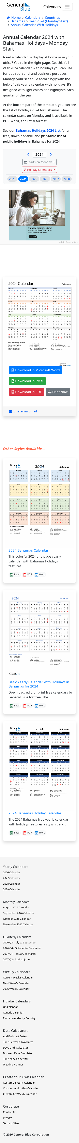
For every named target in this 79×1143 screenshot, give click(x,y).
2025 (34, 179)
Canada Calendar (13, 1012)
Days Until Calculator (15, 1047)
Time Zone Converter (15, 1059)
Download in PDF (28, 392)
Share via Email (24, 411)
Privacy (7, 1117)
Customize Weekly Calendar (19, 1094)
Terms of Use (11, 1123)
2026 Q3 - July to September (19, 942)
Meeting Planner (13, 1064)
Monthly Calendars (16, 902)
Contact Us (9, 1112)
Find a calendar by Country (19, 1018)
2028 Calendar (11, 883)
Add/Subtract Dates (15, 1036)
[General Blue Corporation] (18, 7)
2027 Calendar (11, 878)
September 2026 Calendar (18, 913)
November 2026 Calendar (18, 924)
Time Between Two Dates (18, 1042)
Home (16, 17)
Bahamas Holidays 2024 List (38, 130)
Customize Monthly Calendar (20, 1088)
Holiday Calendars (39, 170)
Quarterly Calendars (17, 937)
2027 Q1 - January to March (19, 954)
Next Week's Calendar (16, 983)
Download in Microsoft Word (37, 370)
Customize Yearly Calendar (19, 1082)
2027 (55, 179)
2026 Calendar (11, 872)
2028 (66, 179)
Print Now (59, 392)
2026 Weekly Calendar (16, 989)
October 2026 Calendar (17, 918)
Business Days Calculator (18, 1053)
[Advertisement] (39, 284)
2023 (12, 179)
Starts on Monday (39, 162)
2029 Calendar (11, 889)
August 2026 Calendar (16, 907)
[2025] (51, 154)
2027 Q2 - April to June (16, 959)
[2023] (28, 154)
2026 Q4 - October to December (22, 948)
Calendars (52, 6)
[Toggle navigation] (67, 6)
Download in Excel (28, 381)
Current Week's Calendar (18, 977)
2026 (45, 179)
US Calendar (10, 1007)
